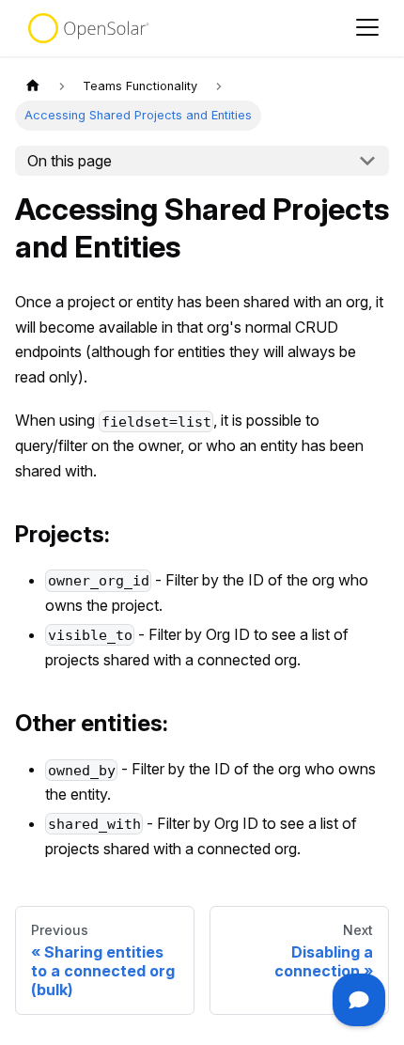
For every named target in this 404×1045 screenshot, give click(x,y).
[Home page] (33, 86)
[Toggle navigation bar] (367, 28)
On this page (69, 160)
